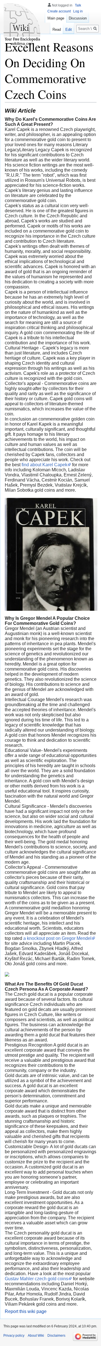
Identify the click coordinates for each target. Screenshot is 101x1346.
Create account (59, 11)
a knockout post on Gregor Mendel (57, 938)
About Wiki (36, 1336)
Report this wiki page (26, 1311)
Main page (55, 18)
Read (56, 29)
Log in (78, 11)
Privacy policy (13, 1336)
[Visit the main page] (22, 22)
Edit (68, 29)
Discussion (78, 18)
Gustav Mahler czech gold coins (36, 1278)
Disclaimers (56, 1336)
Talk (78, 5)
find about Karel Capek (44, 464)
